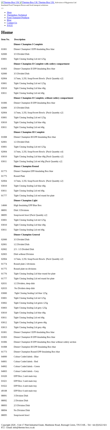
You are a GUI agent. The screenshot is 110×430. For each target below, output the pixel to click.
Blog (9, 20)
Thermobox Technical (17, 15)
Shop (9, 12)
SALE (10, 25)
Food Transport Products (18, 17)
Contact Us (12, 23)
